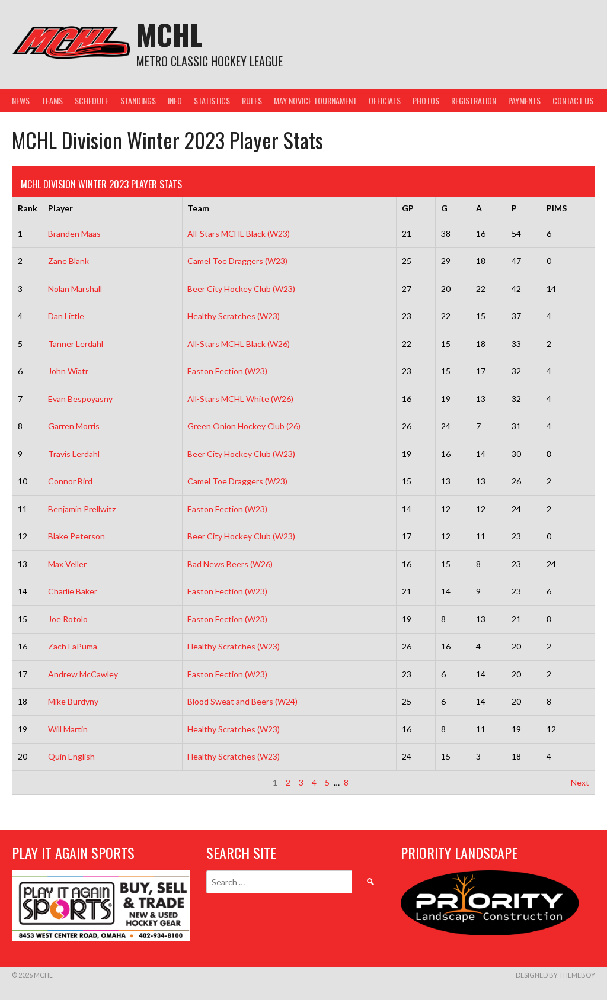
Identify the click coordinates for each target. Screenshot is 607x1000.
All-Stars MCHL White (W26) (240, 399)
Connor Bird (70, 481)
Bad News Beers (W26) (230, 564)
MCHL (169, 34)
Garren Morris (74, 426)
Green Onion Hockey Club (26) (244, 426)
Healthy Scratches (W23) (233, 316)
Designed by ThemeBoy (555, 975)
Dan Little (66, 316)
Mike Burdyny (73, 701)
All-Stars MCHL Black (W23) (238, 234)
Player (60, 208)
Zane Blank (68, 261)
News (21, 100)
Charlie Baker (72, 591)
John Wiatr (68, 371)
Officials (385, 100)
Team (198, 208)
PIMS (557, 208)
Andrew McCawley (83, 674)
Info (175, 100)
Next (580, 782)
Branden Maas (74, 234)
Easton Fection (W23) (227, 371)
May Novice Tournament (315, 100)
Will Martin (68, 729)
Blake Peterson (76, 536)
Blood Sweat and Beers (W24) (242, 701)
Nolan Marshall (75, 289)
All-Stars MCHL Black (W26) (238, 344)
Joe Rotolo (68, 619)
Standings (138, 100)
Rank (27, 208)
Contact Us (572, 100)
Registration (473, 100)
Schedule (91, 100)
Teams (52, 100)
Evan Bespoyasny (80, 399)
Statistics (212, 100)
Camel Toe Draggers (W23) (237, 261)
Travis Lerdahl (74, 454)
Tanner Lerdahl (75, 344)
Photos (426, 100)
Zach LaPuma (72, 646)
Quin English (71, 756)
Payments (524, 100)
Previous (34, 782)
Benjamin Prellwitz (82, 509)
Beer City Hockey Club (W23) (241, 289)
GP (408, 208)
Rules (252, 100)
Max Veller (67, 564)
